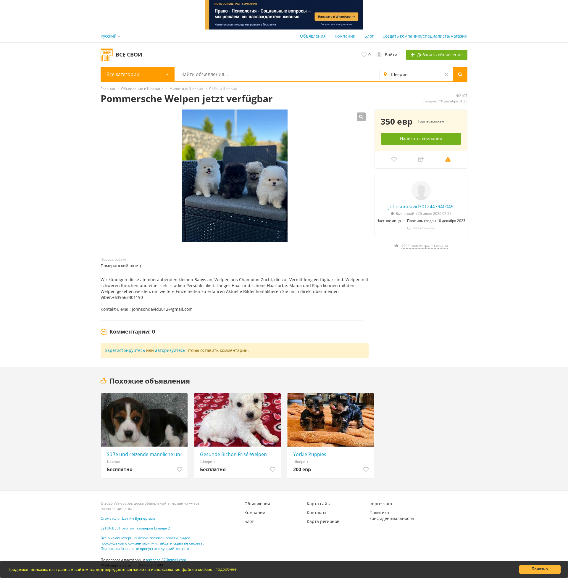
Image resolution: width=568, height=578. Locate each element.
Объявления (313, 36)
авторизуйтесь (170, 350)
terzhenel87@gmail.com (166, 559)
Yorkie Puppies (309, 454)
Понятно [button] (540, 569)
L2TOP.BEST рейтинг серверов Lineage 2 (135, 528)
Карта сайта (319, 503)
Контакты (316, 512)
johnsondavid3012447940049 (421, 206)
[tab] (128, 332)
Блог (369, 36)
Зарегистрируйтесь (125, 350)
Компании (345, 36)
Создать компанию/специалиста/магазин (425, 36)
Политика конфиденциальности (391, 515)
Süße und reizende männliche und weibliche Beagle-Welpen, (146, 454)
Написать (421, 138)
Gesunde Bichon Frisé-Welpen (233, 454)
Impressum (380, 503)
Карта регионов (323, 521)
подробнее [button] (226, 569)
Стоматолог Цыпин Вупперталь (128, 518)
